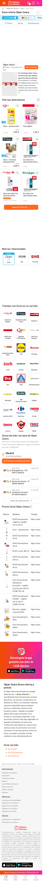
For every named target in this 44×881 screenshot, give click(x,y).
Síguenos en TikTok (9, 811)
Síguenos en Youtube (9, 808)
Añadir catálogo (7, 789)
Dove (22, 8)
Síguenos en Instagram (10, 806)
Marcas (4, 781)
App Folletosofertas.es (10, 784)
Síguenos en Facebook (10, 803)
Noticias (5, 792)
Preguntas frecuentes (9, 773)
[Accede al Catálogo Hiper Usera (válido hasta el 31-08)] (9, 84)
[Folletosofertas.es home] (14, 3)
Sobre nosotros (7, 787)
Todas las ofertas (12, 8)
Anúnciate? (6, 776)
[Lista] (33, 3)
